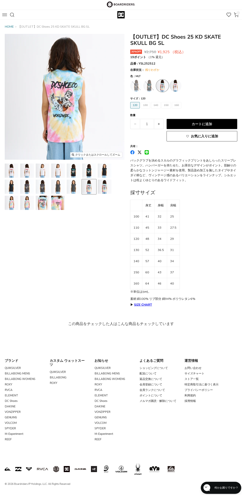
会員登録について (151, 384)
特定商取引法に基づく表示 (202, 384)
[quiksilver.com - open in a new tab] (8, 469)
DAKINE (10, 406)
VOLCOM (11, 423)
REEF (8, 439)
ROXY (8, 384)
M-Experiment (14, 434)
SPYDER (10, 428)
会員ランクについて (152, 390)
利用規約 (190, 395)
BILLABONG (58, 377)
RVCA (8, 390)
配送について (148, 373)
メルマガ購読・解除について (158, 401)
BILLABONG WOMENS (20, 379)
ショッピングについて (154, 368)
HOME (9, 26)
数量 (133, 115)
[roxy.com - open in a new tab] (29, 469)
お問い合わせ (193, 368)
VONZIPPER (13, 412)
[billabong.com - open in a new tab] (18, 469)
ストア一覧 (192, 379)
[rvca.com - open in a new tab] (42, 469)
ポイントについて (151, 395)
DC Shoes (11, 401)
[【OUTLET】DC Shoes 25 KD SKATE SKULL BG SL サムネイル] (11, 170)
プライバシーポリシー (199, 390)
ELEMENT (11, 395)
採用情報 (190, 401)
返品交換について (151, 379)
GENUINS (11, 417)
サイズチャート (194, 373)
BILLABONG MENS (17, 373)
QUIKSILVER (13, 368)
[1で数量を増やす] (159, 124)
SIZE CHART (143, 305)
